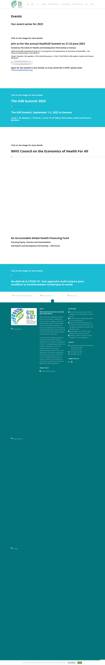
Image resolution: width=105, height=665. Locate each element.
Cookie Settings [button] (71, 662)
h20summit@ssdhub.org (22, 70)
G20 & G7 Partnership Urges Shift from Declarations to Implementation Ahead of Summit (81, 314)
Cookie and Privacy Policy (48, 371)
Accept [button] (79, 662)
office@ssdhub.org (75, 354)
